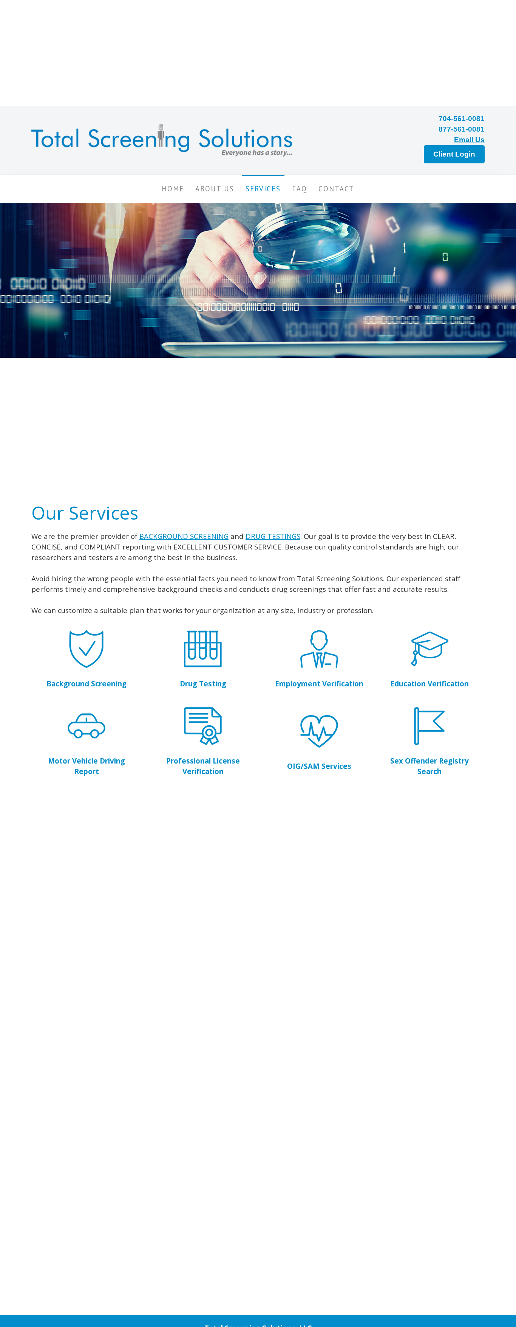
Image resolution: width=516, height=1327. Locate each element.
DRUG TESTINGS (273, 536)
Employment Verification (319, 683)
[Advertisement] (226, 53)
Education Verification (429, 683)
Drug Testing (203, 683)
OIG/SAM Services (319, 766)
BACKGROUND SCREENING (184, 536)
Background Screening (86, 683)
